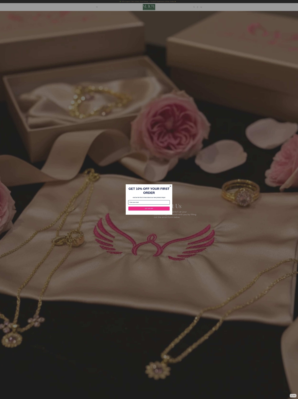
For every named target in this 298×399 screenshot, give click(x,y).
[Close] (170, 186)
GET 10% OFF (149, 208)
